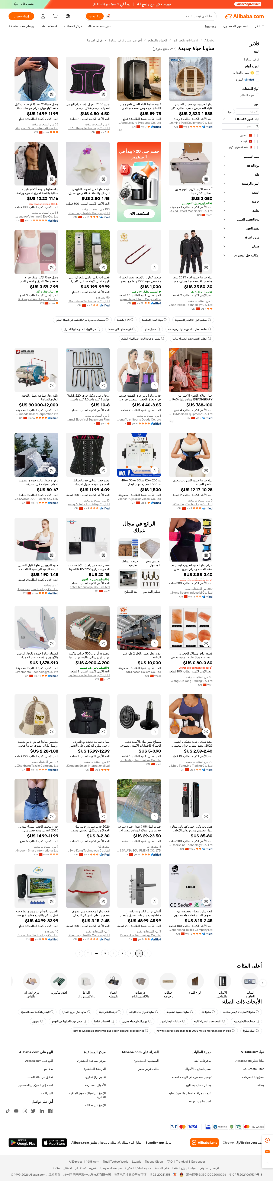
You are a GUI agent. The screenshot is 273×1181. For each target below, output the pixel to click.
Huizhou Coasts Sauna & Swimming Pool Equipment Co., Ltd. (190, 122)
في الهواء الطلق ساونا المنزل (80, 329)
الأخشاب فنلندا (102, 1021)
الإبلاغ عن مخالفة (95, 1105)
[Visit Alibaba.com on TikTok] (7, 1110)
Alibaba (209, 40)
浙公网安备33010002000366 (206, 1174)
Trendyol (182, 1161)
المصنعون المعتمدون (146, 1060)
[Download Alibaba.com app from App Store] (54, 1142)
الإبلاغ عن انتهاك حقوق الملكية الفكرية (87, 1095)
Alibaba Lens (248, 1142)
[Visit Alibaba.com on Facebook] (50, 1110)
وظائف (260, 1085)
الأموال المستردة (95, 1085)
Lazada (136, 1161)
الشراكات (47, 1093)
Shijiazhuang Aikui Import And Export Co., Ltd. (36, 299)
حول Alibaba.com (252, 1051)
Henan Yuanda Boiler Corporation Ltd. (36, 414)
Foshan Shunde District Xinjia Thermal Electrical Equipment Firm (88, 419)
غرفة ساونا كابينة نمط (119, 329)
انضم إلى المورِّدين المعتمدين (35, 1085)
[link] (267, 1140)
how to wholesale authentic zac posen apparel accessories (108, 1030)
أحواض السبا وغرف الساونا (125, 40)
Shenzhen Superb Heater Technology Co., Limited (88, 587)
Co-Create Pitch (253, 1069)
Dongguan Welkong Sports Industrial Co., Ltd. (190, 592)
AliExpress (76, 1161)
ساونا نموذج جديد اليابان (141, 1011)
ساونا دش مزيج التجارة (74, 1011)
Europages (198, 1161)
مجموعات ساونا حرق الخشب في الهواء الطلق (80, 319)
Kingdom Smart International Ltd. (36, 128)
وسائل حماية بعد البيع (199, 1085)
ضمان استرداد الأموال (198, 1069)
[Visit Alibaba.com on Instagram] (24, 1110)
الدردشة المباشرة (95, 1069)
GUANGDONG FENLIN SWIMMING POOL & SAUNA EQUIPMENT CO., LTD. (36, 498)
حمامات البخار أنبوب (170, 1021)
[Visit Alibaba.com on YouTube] (16, 1110)
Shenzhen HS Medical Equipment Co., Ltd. (190, 414)
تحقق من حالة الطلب (40, 1077)
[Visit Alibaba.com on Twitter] (33, 1110)
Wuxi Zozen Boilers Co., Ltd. (143, 672)
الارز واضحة (123, 319)
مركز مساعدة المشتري (91, 1060)
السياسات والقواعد (200, 1101)
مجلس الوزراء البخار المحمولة (191, 319)
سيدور (35, 1021)
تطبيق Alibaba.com (84, 1142)
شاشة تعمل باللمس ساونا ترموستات (187, 329)
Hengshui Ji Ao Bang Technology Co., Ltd (88, 128)
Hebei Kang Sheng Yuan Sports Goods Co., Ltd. (139, 419)
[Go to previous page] (147, 953)
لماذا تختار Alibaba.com (249, 1060)
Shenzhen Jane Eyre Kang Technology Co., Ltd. (36, 589)
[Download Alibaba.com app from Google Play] (23, 1142)
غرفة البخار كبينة (108, 1011)
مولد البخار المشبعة (152, 319)
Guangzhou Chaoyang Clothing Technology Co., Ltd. (190, 504)
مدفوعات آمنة (203, 1060)
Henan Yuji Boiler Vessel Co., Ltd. (139, 498)
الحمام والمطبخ (157, 40)
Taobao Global (154, 1161)
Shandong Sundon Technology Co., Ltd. (88, 675)
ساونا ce (206, 1011)
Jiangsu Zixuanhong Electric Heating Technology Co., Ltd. (139, 760)
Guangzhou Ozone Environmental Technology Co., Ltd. (36, 672)
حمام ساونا (249, 1030)
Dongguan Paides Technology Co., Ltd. (190, 304)
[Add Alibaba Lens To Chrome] (204, 1142)
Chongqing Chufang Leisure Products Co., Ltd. (139, 122)
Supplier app (155, 1142)
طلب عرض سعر (148, 1069)
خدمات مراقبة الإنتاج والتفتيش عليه (190, 1093)
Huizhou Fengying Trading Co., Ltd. (190, 765)
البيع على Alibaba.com (39, 1060)
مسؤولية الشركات (253, 1077)
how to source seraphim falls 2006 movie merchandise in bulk (194, 1030)
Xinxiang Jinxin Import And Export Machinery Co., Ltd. (190, 211)
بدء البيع (48, 1069)
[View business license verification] (175, 1174)
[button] (107, 16)
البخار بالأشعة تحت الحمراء (35, 1011)
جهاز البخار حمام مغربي (134, 1021)
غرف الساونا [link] (95, 40)
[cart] (55, 17)
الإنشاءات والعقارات (185, 40)
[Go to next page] (79, 953)
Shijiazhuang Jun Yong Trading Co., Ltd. (190, 680)
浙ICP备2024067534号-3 (245, 1174)
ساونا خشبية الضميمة (178, 1011)
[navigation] (240, 497)
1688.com (92, 1161)
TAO (170, 1161)
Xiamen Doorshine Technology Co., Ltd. (88, 301)
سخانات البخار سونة (244, 1021)
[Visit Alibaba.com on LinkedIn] (41, 1110)
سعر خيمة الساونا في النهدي (67, 1021)
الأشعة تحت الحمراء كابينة (207, 1021)
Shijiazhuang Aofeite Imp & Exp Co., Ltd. (36, 216)
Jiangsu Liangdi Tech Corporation (139, 299)
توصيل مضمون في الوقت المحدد (191, 1077)
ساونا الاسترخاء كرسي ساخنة (239, 1011)
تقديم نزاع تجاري (95, 1077)
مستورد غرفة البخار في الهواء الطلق (140, 338)
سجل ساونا (150, 329)
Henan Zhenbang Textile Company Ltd (88, 213)
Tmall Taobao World (115, 1161)
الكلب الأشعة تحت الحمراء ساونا (190, 338)
